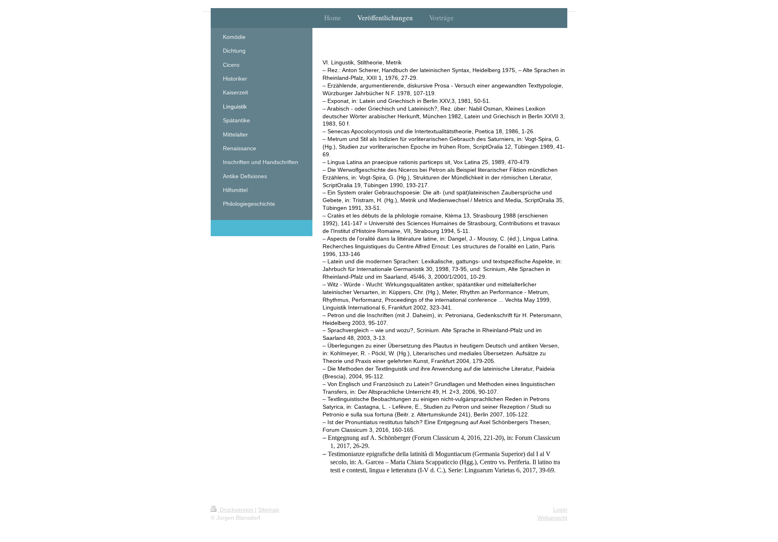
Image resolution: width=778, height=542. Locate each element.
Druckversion (236, 509)
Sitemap (268, 509)
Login (560, 509)
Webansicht (552, 517)
